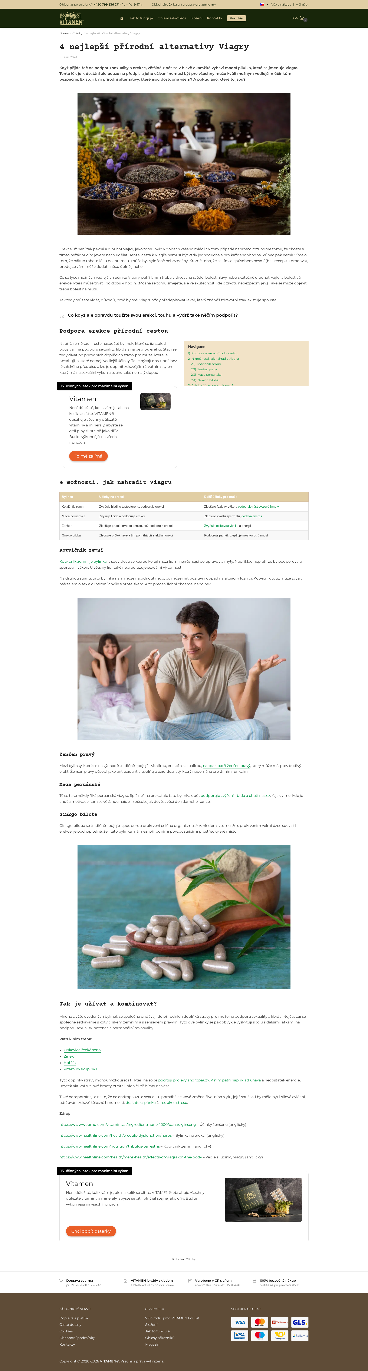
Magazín (152, 1344)
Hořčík (70, 1063)
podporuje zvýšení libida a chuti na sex (235, 795)
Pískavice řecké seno (82, 1050)
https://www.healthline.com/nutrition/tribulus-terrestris (109, 1146)
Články (77, 33)
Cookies (66, 1331)
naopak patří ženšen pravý (226, 766)
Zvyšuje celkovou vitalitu (221, 526)
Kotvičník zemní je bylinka (83, 561)
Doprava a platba (73, 1318)
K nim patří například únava (236, 1080)
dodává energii (252, 516)
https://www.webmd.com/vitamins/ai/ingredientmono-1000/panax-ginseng (127, 1124)
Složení (151, 1325)
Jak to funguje (157, 1331)
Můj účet (302, 4)
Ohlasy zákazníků (160, 1338)
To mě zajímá (88, 456)
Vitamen (82, 399)
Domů (64, 33)
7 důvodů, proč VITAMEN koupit (172, 1318)
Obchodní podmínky (77, 1338)
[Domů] (123, 18)
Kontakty (67, 1344)
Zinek (69, 1056)
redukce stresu (174, 1102)
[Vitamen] (155, 408)
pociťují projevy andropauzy (183, 1080)
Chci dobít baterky (91, 1231)
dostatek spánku (141, 1102)
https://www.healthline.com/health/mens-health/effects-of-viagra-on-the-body (130, 1157)
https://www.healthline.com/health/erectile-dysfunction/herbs (115, 1135)
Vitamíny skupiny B (81, 1069)
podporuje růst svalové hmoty (258, 506)
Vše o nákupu (281, 4)
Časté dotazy (70, 1325)
